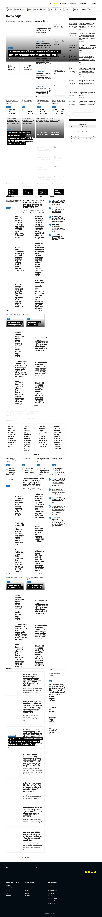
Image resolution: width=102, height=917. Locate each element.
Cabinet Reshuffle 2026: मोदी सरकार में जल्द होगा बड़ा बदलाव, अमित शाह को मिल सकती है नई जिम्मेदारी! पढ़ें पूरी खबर (39, 227)
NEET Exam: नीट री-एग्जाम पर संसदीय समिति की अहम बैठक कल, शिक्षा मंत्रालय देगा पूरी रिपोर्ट (59, 470)
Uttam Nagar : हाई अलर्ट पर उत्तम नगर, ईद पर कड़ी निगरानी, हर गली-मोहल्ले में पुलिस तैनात (52, 699)
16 (93, 134)
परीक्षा (8, 465)
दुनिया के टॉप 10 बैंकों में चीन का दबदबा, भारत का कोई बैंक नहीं (58, 202)
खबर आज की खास (40, 26)
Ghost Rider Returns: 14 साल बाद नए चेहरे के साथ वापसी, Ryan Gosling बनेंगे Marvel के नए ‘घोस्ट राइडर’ (44, 149)
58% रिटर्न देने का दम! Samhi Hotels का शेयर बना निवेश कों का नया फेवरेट (58, 237)
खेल (8, 319)
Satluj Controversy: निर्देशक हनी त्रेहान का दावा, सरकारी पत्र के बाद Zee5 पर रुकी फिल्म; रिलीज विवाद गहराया (44, 168)
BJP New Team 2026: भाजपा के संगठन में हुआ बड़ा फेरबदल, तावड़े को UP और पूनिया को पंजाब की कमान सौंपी (33, 204)
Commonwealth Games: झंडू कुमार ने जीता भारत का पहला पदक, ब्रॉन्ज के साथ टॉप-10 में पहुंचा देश (42, 369)
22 (90, 136)
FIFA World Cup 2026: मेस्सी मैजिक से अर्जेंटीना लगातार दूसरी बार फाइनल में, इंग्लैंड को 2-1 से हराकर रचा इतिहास (40, 392)
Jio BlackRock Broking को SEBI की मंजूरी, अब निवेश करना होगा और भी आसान (58, 219)
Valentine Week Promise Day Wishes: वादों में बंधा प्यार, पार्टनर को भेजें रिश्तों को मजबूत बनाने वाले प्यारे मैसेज (43, 192)
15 (90, 134)
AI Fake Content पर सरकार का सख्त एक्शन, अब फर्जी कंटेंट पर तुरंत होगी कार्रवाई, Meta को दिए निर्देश (19, 506)
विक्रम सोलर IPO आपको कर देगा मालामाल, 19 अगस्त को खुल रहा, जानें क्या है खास (58, 228)
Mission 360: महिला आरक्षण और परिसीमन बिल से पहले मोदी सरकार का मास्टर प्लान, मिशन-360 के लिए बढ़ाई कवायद (19, 227)
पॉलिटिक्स (9, 208)
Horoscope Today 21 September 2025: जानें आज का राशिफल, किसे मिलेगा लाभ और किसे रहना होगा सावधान (58, 510)
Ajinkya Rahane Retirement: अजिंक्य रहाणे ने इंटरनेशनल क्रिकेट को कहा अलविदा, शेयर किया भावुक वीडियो (19, 344)
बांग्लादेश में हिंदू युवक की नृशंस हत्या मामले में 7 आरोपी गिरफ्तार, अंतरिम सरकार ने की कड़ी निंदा (52, 720)
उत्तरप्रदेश (10, 48)
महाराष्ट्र (54, 107)
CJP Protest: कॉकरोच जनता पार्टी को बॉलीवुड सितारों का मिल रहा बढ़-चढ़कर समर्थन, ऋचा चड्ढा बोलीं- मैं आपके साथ (19, 294)
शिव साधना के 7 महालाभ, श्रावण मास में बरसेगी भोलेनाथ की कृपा (58, 500)
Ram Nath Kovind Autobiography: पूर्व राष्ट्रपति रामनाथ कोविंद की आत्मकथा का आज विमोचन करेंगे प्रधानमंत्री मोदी (43, 91)
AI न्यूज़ (8, 486)
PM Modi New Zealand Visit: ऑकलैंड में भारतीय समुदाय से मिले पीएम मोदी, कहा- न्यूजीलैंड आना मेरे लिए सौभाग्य (27, 438)
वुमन (9, 581)
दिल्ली (23, 107)
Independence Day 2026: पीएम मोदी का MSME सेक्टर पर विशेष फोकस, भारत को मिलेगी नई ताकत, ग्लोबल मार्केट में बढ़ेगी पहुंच (43, 31)
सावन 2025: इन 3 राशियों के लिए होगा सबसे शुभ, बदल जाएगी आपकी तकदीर (58, 491)
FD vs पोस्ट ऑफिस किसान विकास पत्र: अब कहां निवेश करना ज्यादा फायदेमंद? (58, 210)
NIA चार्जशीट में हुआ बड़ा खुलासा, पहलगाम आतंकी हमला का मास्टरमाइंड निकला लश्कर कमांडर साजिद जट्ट (53, 730)
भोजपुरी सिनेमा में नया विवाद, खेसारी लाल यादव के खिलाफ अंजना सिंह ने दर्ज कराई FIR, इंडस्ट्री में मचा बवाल (44, 159)
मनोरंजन (10, 129)
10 (71, 134)
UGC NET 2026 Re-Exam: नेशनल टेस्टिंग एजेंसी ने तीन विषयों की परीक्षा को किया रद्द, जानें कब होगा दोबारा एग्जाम (14, 470)
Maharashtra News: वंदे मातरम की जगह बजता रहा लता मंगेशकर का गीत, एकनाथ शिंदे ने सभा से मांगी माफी (60, 112)
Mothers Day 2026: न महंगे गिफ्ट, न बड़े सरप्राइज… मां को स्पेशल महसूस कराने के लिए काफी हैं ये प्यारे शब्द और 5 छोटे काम (12, 192)
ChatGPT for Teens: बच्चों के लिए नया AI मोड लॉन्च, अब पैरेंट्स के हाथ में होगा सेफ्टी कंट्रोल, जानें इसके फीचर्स (28, 68)
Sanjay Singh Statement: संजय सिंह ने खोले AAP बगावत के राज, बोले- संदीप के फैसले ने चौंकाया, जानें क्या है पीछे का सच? (19, 259)
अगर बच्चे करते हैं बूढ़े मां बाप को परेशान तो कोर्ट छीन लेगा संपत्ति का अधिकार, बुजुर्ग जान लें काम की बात (58, 482)
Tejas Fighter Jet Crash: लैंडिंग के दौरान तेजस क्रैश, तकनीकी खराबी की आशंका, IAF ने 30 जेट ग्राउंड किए (19, 560)
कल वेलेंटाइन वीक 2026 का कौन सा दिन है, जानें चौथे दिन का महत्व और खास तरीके (58, 192)
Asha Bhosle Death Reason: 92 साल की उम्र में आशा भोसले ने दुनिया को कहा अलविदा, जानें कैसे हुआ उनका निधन (28, 192)
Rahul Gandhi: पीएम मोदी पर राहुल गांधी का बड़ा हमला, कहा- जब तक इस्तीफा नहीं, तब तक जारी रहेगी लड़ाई (43, 61)
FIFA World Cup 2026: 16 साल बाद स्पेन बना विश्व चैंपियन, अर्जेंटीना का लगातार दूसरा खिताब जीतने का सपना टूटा (19, 392)
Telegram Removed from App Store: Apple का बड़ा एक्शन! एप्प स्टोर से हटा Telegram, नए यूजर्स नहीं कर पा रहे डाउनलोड (39, 506)
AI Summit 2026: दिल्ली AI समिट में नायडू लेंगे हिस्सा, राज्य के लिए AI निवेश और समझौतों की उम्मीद (39, 560)
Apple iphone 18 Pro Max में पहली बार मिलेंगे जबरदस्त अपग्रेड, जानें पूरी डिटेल (39, 533)
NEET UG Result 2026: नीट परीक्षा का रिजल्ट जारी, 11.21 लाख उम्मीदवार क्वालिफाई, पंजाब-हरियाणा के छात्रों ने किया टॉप (44, 470)
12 (78, 134)
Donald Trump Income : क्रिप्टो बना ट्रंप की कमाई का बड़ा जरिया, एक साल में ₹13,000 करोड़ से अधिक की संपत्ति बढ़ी (58, 437)
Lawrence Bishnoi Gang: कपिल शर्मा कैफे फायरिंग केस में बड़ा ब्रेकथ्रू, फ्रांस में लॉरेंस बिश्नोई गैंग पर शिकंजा (43, 436)
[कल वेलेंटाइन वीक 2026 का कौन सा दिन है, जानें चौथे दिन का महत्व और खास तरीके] (58, 187)
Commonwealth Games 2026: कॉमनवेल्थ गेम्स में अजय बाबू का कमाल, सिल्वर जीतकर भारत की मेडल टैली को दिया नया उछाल (21, 369)
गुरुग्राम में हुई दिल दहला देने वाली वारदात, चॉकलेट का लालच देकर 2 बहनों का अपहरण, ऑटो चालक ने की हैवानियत (52, 709)
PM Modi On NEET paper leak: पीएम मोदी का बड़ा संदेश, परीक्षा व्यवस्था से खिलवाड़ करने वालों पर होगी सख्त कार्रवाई (29, 470)
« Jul (70, 144)
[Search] (51, 3)
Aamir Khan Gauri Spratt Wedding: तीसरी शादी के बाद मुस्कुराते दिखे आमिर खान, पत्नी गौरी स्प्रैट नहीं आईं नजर (44, 178)
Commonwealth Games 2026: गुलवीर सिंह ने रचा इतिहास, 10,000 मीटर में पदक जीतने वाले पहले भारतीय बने (42, 344)
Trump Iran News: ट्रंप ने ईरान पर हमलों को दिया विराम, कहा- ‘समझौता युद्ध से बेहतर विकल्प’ (22, 413)
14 (86, 134)
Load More (25, 857)
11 (75, 134)
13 (82, 134)
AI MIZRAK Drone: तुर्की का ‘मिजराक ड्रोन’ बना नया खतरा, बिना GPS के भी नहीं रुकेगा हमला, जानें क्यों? (19, 533)
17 (71, 136)
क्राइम (50, 681)
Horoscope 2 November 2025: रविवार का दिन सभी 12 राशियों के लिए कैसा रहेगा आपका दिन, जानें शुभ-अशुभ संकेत (58, 522)
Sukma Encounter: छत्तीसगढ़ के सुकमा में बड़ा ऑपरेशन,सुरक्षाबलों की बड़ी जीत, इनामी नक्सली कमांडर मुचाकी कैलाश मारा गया (57, 689)
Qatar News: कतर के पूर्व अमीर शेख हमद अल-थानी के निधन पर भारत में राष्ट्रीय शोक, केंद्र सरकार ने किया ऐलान (12, 436)
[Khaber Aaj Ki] (6, 3)
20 (82, 136)
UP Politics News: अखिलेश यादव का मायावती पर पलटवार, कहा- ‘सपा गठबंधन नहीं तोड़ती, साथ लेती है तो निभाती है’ (34, 53)
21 (86, 136)
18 (75, 136)
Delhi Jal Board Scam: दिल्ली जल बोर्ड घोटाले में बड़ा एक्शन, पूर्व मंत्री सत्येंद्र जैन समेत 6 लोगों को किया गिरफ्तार (44, 112)
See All (40, 196)
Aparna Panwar (13, 58)
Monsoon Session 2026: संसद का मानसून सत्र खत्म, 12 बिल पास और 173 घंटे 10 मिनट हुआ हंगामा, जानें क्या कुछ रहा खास (43, 76)
